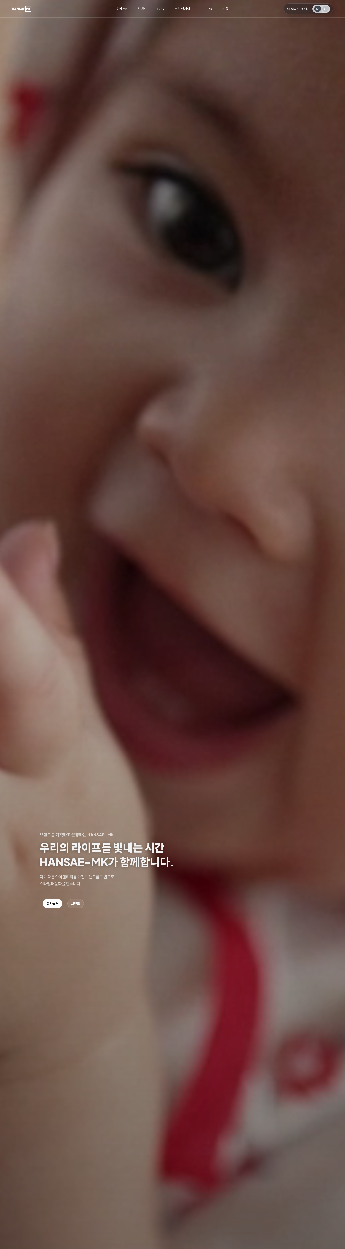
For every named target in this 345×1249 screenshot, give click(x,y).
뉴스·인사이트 (183, 9)
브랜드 (142, 9)
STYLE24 (292, 8)
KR (317, 8)
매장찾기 (305, 8)
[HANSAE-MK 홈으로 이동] (21, 9)
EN (325, 8)
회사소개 (52, 903)
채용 (225, 9)
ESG (160, 9)
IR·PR (208, 9)
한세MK (122, 9)
